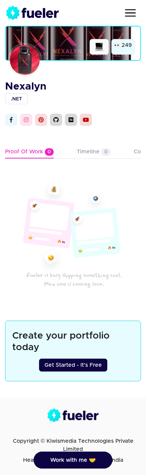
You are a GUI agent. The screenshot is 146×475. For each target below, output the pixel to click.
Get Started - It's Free (73, 365)
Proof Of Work (28, 151)
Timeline (92, 151)
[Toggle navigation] (130, 13)
